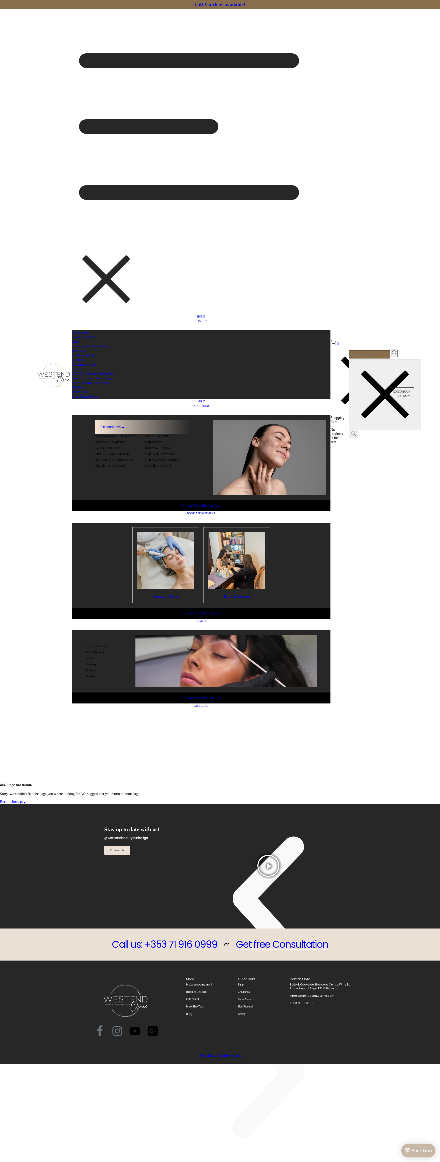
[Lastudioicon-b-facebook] (99, 1031)
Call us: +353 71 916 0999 (164, 944)
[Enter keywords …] (353, 434)
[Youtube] (135, 1031)
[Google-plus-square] (152, 1031)
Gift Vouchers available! (220, 4)
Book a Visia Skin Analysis (201, 506)
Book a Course (237, 596)
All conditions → (112, 427)
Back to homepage (13, 802)
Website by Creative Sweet (220, 1055)
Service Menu (166, 596)
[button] (406, 393)
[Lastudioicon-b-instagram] (117, 1031)
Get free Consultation (282, 944)
